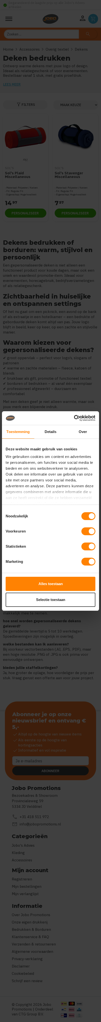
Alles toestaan (50, 584)
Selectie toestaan (50, 600)
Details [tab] (51, 432)
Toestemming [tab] (18, 432)
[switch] (88, 531)
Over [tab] (83, 432)
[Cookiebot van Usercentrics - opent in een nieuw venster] (73, 418)
